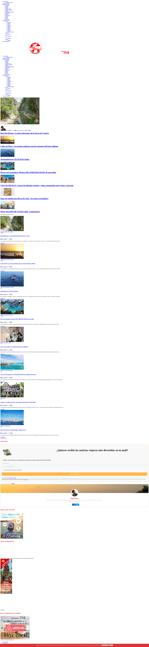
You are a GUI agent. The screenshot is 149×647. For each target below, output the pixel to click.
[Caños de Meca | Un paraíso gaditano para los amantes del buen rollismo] (7, 143)
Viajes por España (6, 4)
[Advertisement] (14, 602)
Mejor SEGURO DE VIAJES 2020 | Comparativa (20, 212)
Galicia (6, 14)
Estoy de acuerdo (105, 645)
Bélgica (8, 23)
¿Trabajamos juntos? (9, 2)
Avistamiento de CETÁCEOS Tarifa (14, 159)
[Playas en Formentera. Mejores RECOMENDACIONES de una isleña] (7, 169)
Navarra (6, 18)
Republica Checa (10, 31)
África (6, 35)
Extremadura (7, 12)
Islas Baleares (7, 15)
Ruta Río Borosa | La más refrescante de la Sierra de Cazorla (24, 133)
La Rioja (6, 16)
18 (12, 433)
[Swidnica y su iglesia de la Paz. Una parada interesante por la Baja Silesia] (12, 397)
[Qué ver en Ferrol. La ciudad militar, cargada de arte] (12, 424)
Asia (6, 37)
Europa (6, 21)
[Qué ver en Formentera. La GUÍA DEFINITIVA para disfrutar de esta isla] (12, 369)
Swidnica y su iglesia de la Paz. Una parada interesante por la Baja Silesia (18, 402)
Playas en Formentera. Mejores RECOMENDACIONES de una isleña (28, 172)
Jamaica (8, 33)
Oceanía (6, 39)
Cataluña (6, 10)
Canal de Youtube (6, 41)
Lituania (8, 28)
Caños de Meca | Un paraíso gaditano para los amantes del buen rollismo (29, 146)
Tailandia (9, 38)
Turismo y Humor (6, 3)
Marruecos (9, 36)
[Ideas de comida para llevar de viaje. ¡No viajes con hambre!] (7, 195)
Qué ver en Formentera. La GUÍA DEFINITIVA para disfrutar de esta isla (18, 374)
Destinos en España (23, 130)
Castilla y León (8, 8)
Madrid (6, 17)
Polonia (8, 30)
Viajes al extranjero (6, 20)
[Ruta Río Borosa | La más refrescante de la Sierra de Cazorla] (19, 123)
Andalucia (7, 5)
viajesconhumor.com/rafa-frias (74, 501)
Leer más (111, 645)
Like (2, 232)
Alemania (9, 22)
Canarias (6, 7)
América (6, 32)
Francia (8, 24)
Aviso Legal (5, 642)
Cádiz (5, 259)
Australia (9, 40)
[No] (147, 645)
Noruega (9, 29)
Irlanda (8, 27)
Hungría (8, 25)
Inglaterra (9, 26)
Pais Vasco (7, 19)
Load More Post (3, 438)
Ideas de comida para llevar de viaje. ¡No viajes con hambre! (24, 198)
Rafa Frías (7, 130)
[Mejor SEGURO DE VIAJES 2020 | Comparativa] (7, 208)
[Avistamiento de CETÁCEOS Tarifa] (7, 156)
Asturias (6, 6)
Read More (2, 243)
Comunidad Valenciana (9, 11)
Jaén (28, 130)
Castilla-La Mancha (8, 9)
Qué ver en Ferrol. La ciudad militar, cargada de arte (13, 430)
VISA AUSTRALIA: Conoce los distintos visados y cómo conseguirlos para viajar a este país (36, 185)
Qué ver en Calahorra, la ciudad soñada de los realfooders (14, 346)
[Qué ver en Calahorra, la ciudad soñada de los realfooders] (12, 341)
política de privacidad (25, 479)
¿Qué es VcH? (5, 1)
